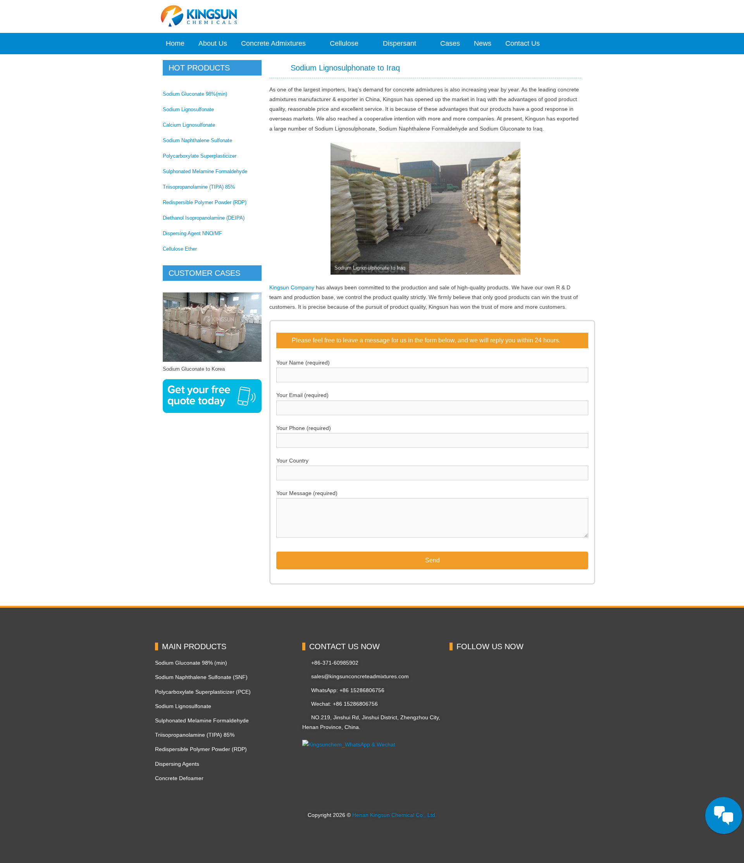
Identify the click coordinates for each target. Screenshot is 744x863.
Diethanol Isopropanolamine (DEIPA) (204, 218)
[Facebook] (459, 667)
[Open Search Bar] (573, 43)
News (482, 43)
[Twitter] (512, 667)
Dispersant (399, 43)
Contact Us (522, 43)
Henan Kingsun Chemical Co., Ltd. (394, 815)
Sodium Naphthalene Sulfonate (197, 140)
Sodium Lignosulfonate (188, 109)
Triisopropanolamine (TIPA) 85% (199, 187)
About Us (212, 43)
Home (175, 43)
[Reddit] (459, 694)
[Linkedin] (486, 667)
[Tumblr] (512, 694)
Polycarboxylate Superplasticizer (199, 156)
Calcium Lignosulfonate (189, 125)
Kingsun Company (291, 287)
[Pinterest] (566, 667)
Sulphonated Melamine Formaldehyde (205, 171)
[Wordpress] (486, 694)
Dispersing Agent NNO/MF (192, 233)
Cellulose (344, 43)
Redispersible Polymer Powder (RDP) (204, 202)
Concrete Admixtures (273, 43)
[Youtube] (539, 667)
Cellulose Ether (180, 249)
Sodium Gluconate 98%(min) (195, 94)
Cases (450, 43)
